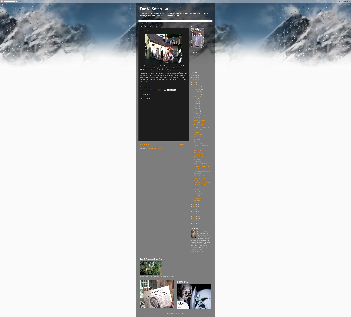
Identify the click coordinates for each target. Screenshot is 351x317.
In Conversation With (200, 122)
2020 (194, 82)
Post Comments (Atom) (155, 148)
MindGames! (198, 189)
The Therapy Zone (199, 125)
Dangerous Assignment (201, 145)
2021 (194, 80)
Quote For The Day (199, 120)
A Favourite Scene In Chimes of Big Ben (200, 153)
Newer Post (144, 144)
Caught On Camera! (200, 115)
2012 (194, 218)
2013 (194, 216)
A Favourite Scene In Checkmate (200, 142)
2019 (194, 84)
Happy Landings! (199, 168)
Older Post (183, 144)
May (196, 103)
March (197, 108)
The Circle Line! (198, 156)
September (198, 94)
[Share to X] (172, 90)
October (197, 91)
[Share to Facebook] (173, 90)
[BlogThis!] (170, 90)
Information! (197, 161)
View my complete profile (198, 251)
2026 (194, 75)
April (196, 106)
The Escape (197, 173)
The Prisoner (198, 200)
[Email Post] (165, 90)
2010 (194, 223)
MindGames (197, 117)
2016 (194, 209)
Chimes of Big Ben (199, 129)
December (198, 87)
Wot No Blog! (198, 134)
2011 (194, 221)
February (197, 111)
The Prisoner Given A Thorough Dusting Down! (202, 181)
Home (164, 144)
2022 (194, 77)
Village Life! (197, 139)
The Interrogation (199, 150)
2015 (194, 211)
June (196, 101)
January (197, 113)
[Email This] (168, 90)
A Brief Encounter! (199, 148)
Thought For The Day (200, 176)
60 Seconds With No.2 (200, 164)
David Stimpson (154, 9)
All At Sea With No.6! (200, 137)
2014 (194, 214)
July (196, 98)
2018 (194, 204)
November (198, 89)
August (197, 96)
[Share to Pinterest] (175, 90)
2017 (194, 206)
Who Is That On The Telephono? (200, 192)
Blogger (186, 313)
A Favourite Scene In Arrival (202, 171)
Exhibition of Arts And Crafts (202, 127)
